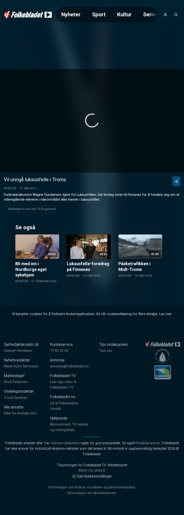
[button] (92, 120)
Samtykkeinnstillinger (94, 476)
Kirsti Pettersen (16, 382)
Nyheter (70, 14)
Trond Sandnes (15, 398)
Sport (99, 14)
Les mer (165, 314)
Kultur (124, 14)
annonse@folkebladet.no (69, 366)
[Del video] (176, 181)
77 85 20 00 (59, 351)
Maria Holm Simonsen (21, 366)
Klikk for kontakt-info (20, 413)
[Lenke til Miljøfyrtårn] (163, 372)
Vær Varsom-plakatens (62, 443)
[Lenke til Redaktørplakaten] (162, 356)
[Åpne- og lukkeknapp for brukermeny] (165, 14)
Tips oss (105, 351)
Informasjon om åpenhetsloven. (92, 493)
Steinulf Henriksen (18, 351)
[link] (28, 14)
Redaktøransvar (148, 443)
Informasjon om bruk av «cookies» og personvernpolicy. (92, 487)
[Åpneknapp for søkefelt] (176, 14)
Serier (150, 14)
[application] (92, 121)
